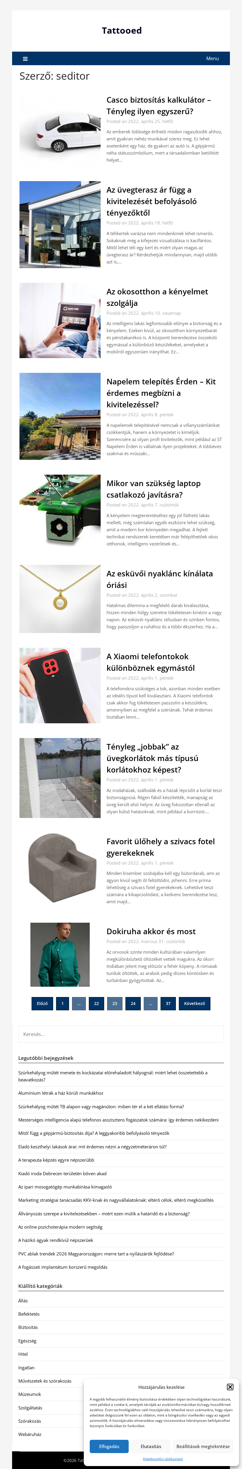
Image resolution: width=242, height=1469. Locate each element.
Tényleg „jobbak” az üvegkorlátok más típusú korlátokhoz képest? (153, 758)
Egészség (27, 1341)
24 (133, 1003)
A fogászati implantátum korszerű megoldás (62, 1267)
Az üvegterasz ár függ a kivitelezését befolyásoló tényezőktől (152, 201)
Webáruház (29, 1434)
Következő (194, 1003)
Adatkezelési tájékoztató (163, 1458)
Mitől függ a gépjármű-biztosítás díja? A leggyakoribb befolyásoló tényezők (93, 1133)
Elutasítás (151, 1446)
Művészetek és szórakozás (44, 1381)
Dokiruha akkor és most (151, 931)
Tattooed (122, 30)
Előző (42, 1003)
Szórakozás (29, 1421)
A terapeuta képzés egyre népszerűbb (56, 1160)
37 (168, 1003)
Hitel (23, 1354)
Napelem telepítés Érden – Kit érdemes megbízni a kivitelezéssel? (161, 393)
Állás (23, 1301)
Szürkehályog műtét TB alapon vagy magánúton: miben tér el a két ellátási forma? (101, 1106)
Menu (212, 58)
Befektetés (29, 1314)
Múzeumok (29, 1394)
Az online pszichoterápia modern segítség (60, 1227)
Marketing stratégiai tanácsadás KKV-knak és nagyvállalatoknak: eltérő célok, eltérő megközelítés (116, 1200)
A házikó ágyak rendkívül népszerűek (55, 1240)
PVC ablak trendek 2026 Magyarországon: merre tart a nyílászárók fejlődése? (96, 1254)
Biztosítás (28, 1327)
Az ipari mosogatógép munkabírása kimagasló (65, 1187)
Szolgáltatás (30, 1408)
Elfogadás (109, 1446)
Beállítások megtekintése (203, 1446)
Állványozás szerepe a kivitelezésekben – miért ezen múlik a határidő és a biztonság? (103, 1213)
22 (96, 1003)
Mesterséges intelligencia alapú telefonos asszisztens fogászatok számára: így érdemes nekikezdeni (118, 1120)
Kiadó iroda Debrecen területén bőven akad (62, 1173)
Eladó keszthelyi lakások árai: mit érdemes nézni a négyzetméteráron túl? (92, 1147)
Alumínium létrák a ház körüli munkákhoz (60, 1093)
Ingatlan (26, 1367)
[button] (230, 1387)
